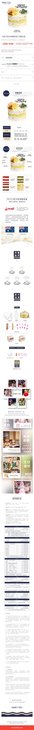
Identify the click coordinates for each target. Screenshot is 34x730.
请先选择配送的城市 (17, 727)
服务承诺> (21, 64)
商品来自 (12, 64)
